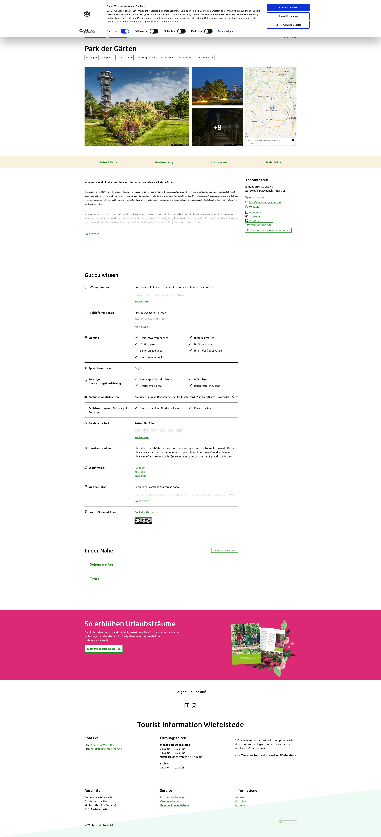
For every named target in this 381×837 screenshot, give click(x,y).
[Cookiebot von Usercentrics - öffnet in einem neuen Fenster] (87, 31)
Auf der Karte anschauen (224, 550)
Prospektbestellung (172, 797)
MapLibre (252, 140)
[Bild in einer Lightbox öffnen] (262, 648)
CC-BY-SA (186, 145)
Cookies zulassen (288, 7)
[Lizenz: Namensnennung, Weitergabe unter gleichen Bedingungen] (143, 522)
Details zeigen (225, 31)
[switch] (154, 31)
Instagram (141, 475)
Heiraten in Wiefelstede (174, 805)
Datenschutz (242, 809)
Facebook (140, 467)
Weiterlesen (92, 233)
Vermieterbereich (170, 801)
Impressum (242, 805)
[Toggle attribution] (293, 140)
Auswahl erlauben (288, 16)
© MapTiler (261, 140)
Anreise (240, 797)
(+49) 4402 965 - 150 (102, 744)
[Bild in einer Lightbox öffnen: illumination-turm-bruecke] (217, 127)
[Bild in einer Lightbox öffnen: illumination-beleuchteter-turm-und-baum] (217, 86)
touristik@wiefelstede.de (106, 748)
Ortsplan (240, 801)
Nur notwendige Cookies (288, 25)
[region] (270, 106)
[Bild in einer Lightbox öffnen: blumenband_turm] (137, 106)
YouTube (140, 471)
